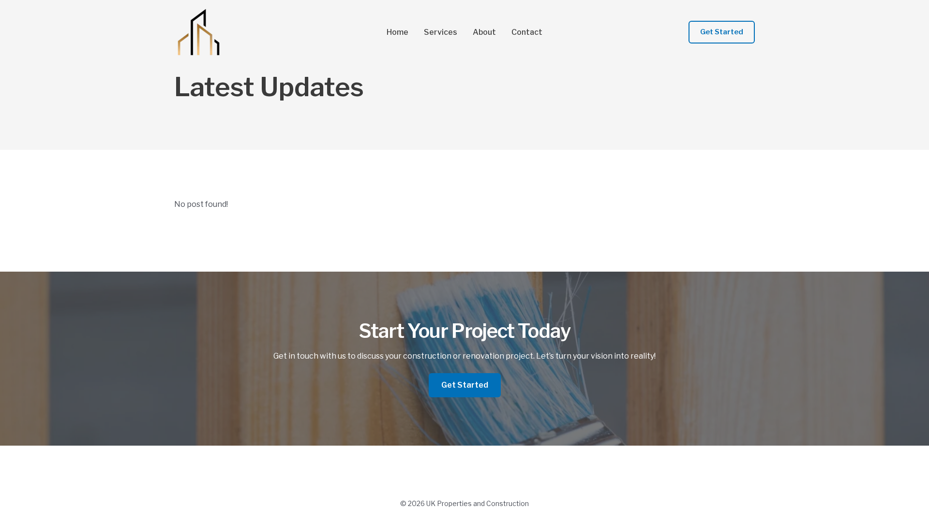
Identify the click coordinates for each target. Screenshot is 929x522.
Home (397, 32)
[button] (722, 32)
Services (440, 32)
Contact (526, 32)
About (484, 32)
